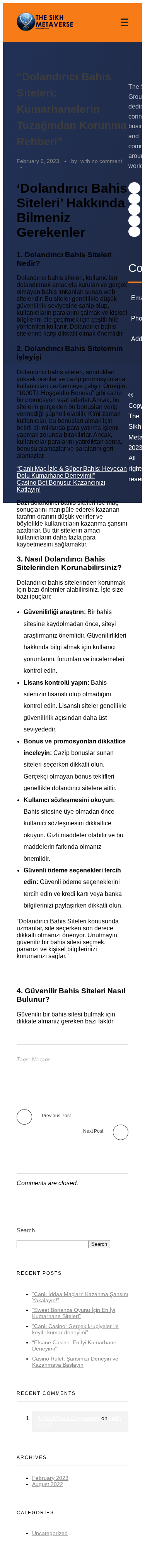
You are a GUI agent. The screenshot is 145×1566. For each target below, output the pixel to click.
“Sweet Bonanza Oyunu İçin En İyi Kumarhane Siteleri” (73, 1313)
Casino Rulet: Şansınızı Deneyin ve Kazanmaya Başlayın (75, 1362)
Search (26, 1230)
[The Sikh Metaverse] (46, 22)
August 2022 (47, 1484)
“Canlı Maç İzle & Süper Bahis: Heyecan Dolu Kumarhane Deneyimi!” (72, 472)
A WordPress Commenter (69, 1418)
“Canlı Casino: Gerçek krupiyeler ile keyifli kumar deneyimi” (75, 1329)
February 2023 (50, 1478)
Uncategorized (50, 1533)
